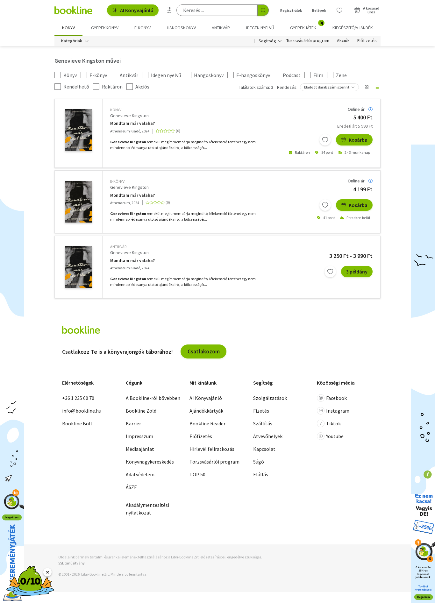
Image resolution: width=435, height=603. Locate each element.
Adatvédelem (140, 474)
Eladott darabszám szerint (327, 87)
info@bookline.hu (81, 411)
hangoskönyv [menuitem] (181, 28)
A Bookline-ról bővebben (153, 398)
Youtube (335, 436)
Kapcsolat (264, 449)
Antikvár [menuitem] (221, 28)
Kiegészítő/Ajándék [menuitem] (352, 28)
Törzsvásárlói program (307, 40)
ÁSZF (131, 487)
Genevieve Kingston (129, 115)
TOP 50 (197, 474)
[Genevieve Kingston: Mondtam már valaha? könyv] (78, 130)
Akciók (343, 40)
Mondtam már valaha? (132, 123)
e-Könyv (117, 181)
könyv (115, 109)
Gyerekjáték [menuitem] (306, 25)
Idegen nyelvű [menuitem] (260, 28)
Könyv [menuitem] (68, 28)
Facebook (336, 398)
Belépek (319, 10)
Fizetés (261, 411)
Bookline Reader (207, 423)
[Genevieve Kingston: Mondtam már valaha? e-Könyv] (78, 202)
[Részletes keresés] (169, 10)
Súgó (258, 461)
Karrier (133, 423)
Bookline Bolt (77, 423)
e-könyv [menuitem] (142, 28)
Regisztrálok (291, 10)
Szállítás (262, 423)
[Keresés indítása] (263, 10)
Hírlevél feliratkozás (211, 449)
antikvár (118, 246)
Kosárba (358, 140)
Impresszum (139, 436)
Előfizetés (367, 40)
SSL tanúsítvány (71, 563)
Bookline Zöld (141, 411)
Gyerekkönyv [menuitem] (104, 28)
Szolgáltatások (270, 398)
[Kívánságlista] (339, 10)
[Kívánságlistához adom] (325, 139)
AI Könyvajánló (136, 10)
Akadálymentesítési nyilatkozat (147, 509)
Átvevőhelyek (267, 436)
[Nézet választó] (366, 87)
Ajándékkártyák (206, 411)
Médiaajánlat (140, 449)
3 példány (356, 271)
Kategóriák (71, 41)
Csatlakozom (204, 351)
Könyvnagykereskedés (150, 461)
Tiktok (333, 423)
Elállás (260, 474)
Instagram (337, 411)
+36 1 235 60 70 (78, 398)
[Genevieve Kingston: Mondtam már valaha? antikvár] (78, 267)
